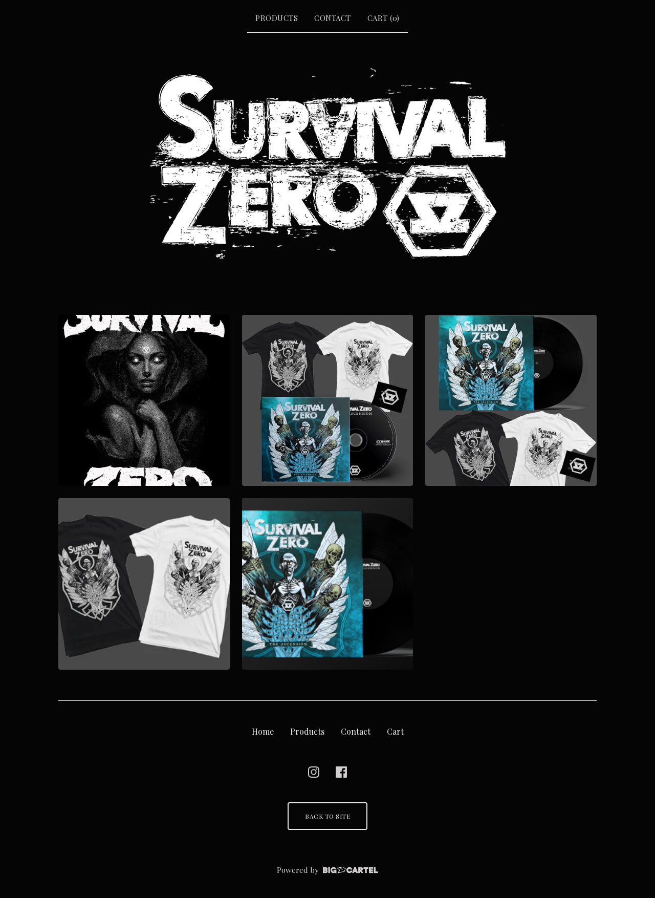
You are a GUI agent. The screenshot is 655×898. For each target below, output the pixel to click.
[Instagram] (314, 772)
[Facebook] (341, 772)
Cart (395, 731)
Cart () (383, 18)
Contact (332, 18)
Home (263, 731)
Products (276, 18)
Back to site (327, 816)
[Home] (328, 162)
